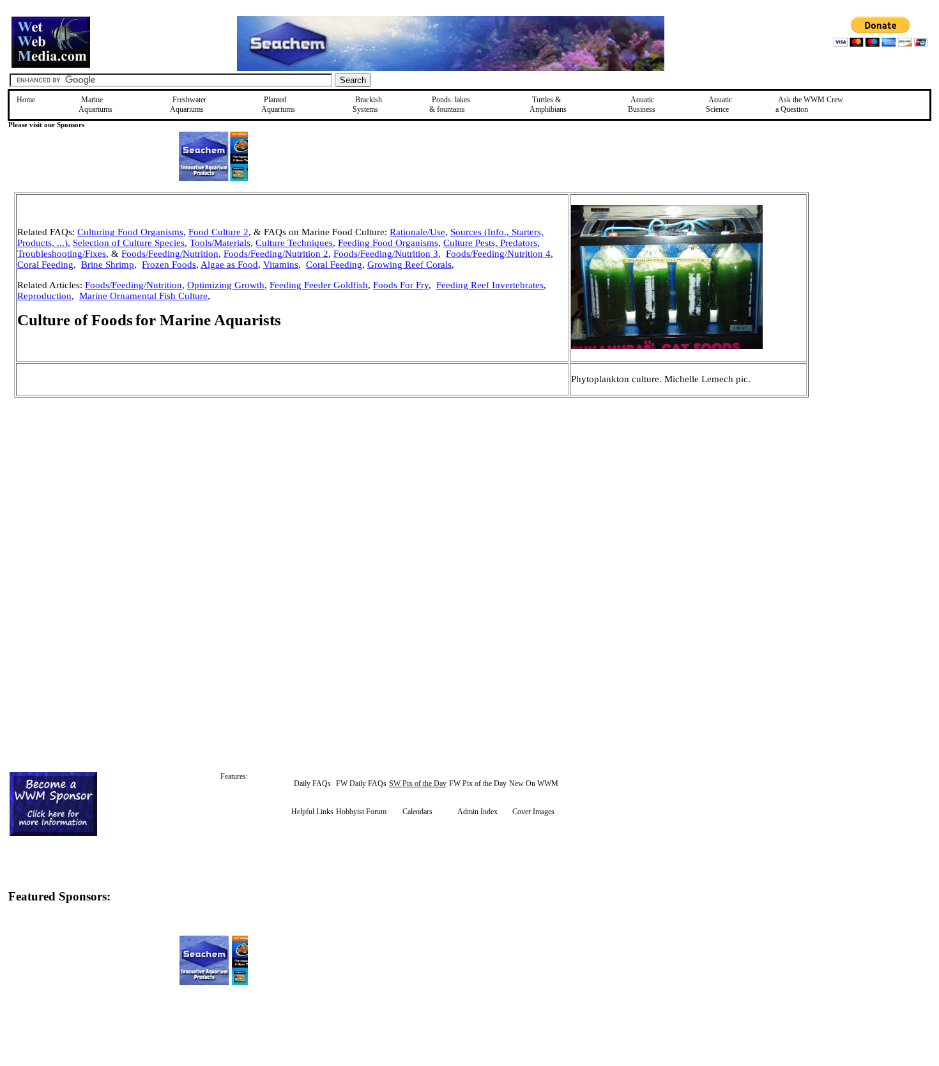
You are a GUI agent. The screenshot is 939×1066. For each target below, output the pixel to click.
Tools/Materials (220, 243)
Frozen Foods (169, 264)
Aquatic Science (719, 104)
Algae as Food (229, 264)
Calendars (417, 811)
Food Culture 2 (218, 232)
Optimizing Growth (225, 285)
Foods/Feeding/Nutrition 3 (385, 254)
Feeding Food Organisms (388, 243)
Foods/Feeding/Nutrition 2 (276, 254)
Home (26, 99)
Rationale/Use (417, 232)
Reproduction (44, 296)
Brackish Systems (367, 104)
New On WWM (533, 783)
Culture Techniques (294, 243)
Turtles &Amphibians (548, 104)
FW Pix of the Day (478, 783)
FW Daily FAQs (361, 783)
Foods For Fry (401, 285)
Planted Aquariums (278, 104)
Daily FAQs (312, 783)
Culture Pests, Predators (490, 243)
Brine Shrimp (107, 264)
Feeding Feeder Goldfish (319, 285)
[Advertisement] (873, 283)
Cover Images (533, 811)
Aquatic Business (641, 104)
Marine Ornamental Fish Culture (143, 296)
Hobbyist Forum (361, 811)
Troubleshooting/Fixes (61, 254)
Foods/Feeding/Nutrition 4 (498, 254)
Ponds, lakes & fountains (449, 104)
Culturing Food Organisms (130, 232)
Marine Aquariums (95, 104)
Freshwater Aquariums (188, 104)
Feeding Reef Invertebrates (490, 285)
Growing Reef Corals (409, 264)
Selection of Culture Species (129, 243)
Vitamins (280, 264)
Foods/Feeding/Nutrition (169, 254)
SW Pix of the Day (418, 783)
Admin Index (477, 811)
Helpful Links (312, 811)
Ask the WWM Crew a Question (809, 104)
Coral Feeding (45, 264)
